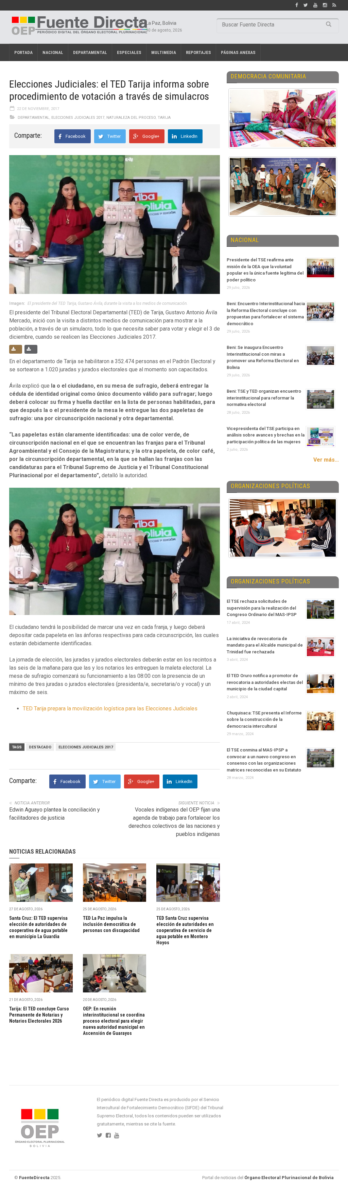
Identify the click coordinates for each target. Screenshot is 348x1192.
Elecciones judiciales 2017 (85, 747)
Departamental (90, 52)
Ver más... (326, 460)
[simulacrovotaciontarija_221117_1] (114, 551)
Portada (23, 52)
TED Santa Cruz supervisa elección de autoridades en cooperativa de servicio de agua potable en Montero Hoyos (185, 930)
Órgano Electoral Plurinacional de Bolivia (289, 1177)
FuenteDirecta (34, 1177)
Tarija (164, 117)
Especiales (129, 52)
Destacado (40, 747)
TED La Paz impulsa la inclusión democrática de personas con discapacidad (111, 924)
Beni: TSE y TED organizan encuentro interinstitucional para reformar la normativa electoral (264, 398)
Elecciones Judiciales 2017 (77, 117)
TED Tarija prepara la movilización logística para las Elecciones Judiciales (110, 708)
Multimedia (163, 52)
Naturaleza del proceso (131, 117)
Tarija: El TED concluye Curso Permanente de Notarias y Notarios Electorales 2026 (39, 1015)
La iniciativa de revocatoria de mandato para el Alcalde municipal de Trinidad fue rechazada (265, 645)
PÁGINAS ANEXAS (238, 52)
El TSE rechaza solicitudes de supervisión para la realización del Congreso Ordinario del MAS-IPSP (262, 608)
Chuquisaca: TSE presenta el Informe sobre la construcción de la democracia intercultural (264, 719)
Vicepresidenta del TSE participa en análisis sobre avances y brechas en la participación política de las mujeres (265, 435)
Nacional (52, 52)
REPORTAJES (198, 52)
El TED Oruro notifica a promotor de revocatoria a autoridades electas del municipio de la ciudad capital (265, 682)
